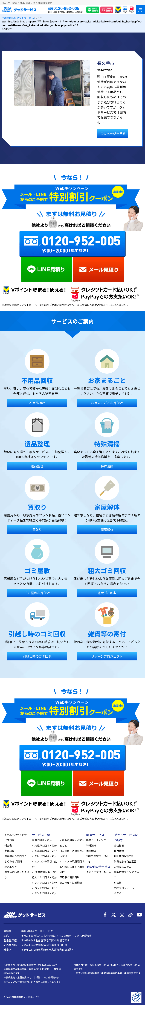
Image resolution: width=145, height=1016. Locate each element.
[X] (113, 915)
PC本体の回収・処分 (45, 872)
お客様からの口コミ (15, 856)
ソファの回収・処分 (45, 882)
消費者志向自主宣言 (125, 861)
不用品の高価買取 (69, 877)
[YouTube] (139, 915)
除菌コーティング (96, 840)
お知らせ (119, 893)
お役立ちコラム (122, 866)
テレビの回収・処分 (45, 856)
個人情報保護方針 (124, 856)
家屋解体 (91, 851)
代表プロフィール (124, 888)
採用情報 (119, 851)
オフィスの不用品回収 (72, 861)
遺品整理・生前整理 (71, 882)
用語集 (117, 882)
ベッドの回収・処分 (45, 888)
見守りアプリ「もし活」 (100, 872)
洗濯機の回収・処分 (45, 851)
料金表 (8, 845)
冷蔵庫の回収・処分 (45, 845)
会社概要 (119, 845)
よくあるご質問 (13, 861)
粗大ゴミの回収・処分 (44, 877)
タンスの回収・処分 (45, 893)
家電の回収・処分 (42, 840)
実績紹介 (9, 851)
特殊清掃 (91, 845)
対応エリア (10, 866)
